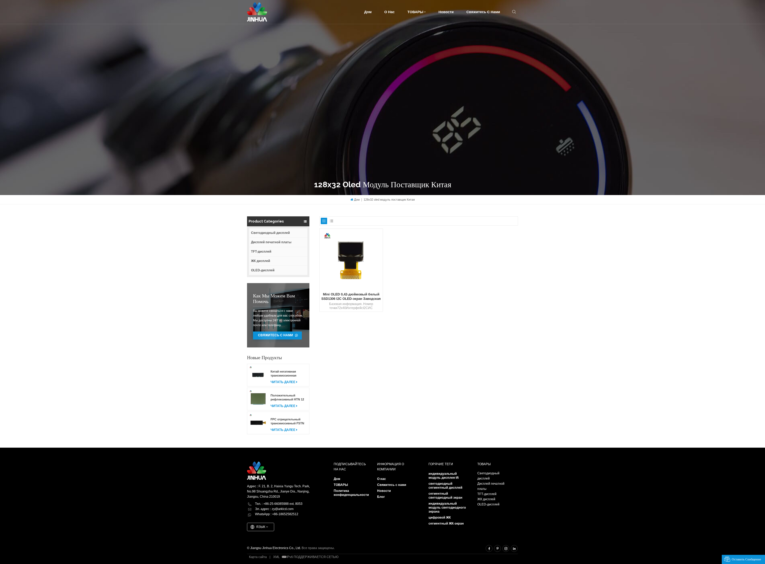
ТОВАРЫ (415, 12)
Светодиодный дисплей (270, 232)
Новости (446, 12)
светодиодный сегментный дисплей (445, 485)
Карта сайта (258, 557)
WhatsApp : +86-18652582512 (276, 514)
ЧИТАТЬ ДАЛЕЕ (283, 382)
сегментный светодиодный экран (445, 495)
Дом (368, 12)
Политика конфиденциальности (351, 492)
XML (276, 557)
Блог (381, 496)
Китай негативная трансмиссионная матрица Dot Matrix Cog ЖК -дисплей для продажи (288, 374)
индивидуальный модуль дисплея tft (444, 475)
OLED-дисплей (263, 270)
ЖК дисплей (260, 261)
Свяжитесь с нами (483, 12)
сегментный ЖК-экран (446, 523)
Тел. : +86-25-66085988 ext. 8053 (278, 503)
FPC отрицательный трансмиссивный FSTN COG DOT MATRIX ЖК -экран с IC (287, 421)
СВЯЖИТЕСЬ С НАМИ (275, 335)
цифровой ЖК (440, 517)
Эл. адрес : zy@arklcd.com (274, 509)
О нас (389, 12)
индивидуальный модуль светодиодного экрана (447, 507)
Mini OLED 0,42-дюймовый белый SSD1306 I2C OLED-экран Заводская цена (351, 296)
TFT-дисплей (261, 251)
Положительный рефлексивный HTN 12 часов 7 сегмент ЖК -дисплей (287, 397)
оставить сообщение (746, 559)
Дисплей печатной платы (271, 242)
